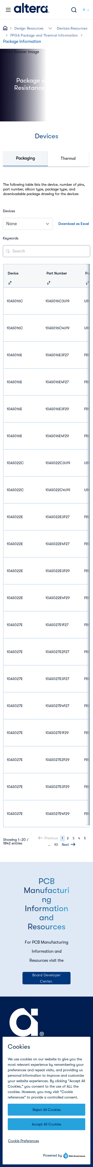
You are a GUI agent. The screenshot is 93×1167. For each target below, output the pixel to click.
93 (56, 845)
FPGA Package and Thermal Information (44, 35)
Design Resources (29, 28)
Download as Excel (73, 224)
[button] (50, 28)
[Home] (31, 10)
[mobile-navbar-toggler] (8, 10)
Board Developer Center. (46, 978)
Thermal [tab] (68, 158)
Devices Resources (72, 28)
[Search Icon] (74, 9)
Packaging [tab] (25, 158)
